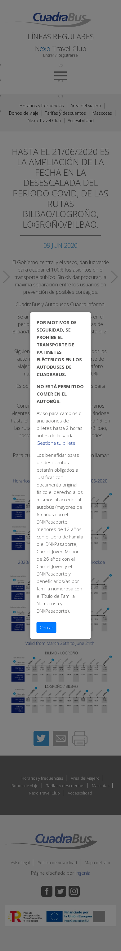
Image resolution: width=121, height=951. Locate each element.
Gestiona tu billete (56, 443)
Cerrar (46, 627)
